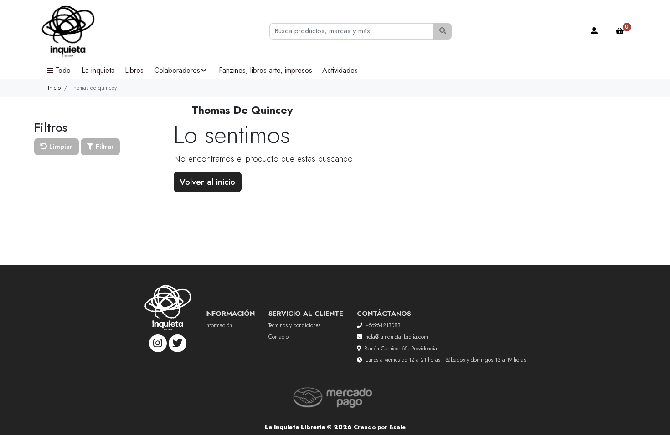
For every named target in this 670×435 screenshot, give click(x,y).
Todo (63, 70)
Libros (134, 70)
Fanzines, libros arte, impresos (265, 70)
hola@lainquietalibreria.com (397, 337)
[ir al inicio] (167, 307)
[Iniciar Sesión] (594, 31)
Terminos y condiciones (294, 325)
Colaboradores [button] (177, 70)
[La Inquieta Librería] (86, 31)
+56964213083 (383, 325)
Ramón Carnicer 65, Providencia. (401, 348)
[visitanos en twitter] (177, 343)
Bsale (397, 427)
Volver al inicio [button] (207, 182)
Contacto (278, 337)
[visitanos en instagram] (158, 343)
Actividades (340, 70)
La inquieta (98, 70)
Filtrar (103, 147)
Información (218, 325)
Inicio (54, 88)
